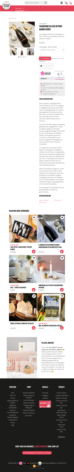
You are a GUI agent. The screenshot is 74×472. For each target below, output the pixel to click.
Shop (12, 393)
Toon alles (61, 437)
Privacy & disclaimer (39, 468)
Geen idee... (58, 200)
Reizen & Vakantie (29, 410)
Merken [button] (18, 19)
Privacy (12, 423)
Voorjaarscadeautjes (62, 395)
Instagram (45, 395)
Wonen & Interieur (29, 413)
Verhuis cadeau (61, 393)
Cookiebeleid (12, 420)
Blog (61, 14)
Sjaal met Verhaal (61, 398)
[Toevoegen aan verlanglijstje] (34, 217)
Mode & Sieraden (29, 403)
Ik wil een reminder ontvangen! (37, 453)
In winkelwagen (45, 58)
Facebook (45, 393)
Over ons (53, 14)
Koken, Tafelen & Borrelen (44, 201)
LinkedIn (45, 398)
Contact (68, 14)
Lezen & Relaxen (29, 400)
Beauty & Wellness (29, 393)
